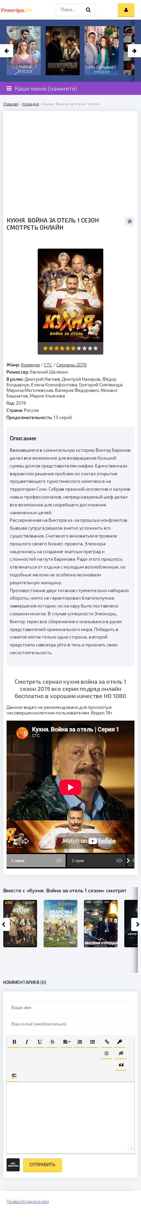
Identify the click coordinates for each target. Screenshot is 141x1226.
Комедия (30, 103)
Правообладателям (28, 1201)
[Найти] (88, 9)
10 (95, 348)
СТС (48, 364)
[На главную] (16, 10)
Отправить (42, 1164)
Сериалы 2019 (71, 364)
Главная (10, 103)
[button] (13, 1041)
